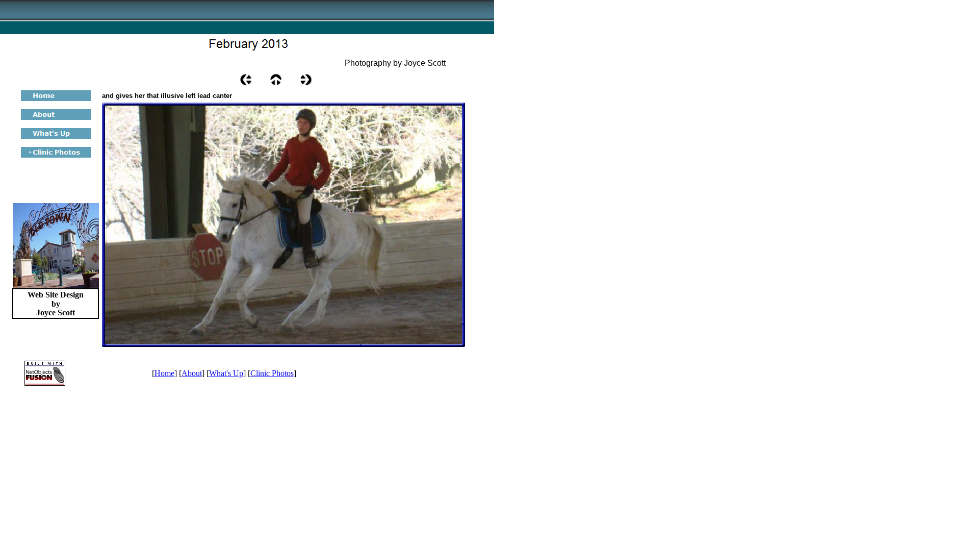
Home (164, 373)
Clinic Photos (272, 373)
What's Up (226, 373)
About (192, 373)
